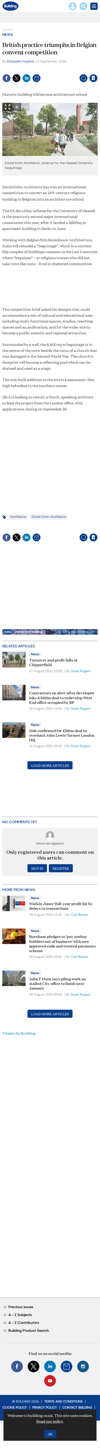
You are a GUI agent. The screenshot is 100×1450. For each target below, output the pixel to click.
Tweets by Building (19, 1033)
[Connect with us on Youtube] (50, 1381)
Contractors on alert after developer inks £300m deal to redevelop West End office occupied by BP (61, 697)
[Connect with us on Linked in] (50, 1366)
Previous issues (20, 1306)
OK (50, 1433)
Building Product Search (28, 1330)
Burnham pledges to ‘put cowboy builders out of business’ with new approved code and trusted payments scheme (62, 943)
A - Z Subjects (20, 1314)
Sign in (35, 68)
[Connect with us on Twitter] (33, 1366)
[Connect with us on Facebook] (17, 1366)
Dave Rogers (80, 671)
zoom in (17, 107)
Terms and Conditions (63, 1401)
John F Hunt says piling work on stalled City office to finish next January (57, 983)
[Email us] (66, 1366)
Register (61, 868)
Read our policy (49, 1421)
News (7, 34)
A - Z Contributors (23, 1322)
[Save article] (93, 78)
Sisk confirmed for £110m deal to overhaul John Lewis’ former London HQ (61, 735)
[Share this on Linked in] (26, 78)
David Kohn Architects (49, 517)
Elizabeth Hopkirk (20, 61)
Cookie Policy (15, 1407)
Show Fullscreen (7, 107)
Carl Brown (79, 915)
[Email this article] (36, 78)
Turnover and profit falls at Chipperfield (53, 662)
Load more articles (50, 765)
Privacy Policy (44, 1407)
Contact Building (77, 1407)
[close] (97, 68)
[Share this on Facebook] (6, 78)
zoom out (25, 107)
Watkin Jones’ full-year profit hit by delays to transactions (61, 905)
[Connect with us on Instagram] (83, 1366)
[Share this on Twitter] (16, 78)
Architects (18, 517)
